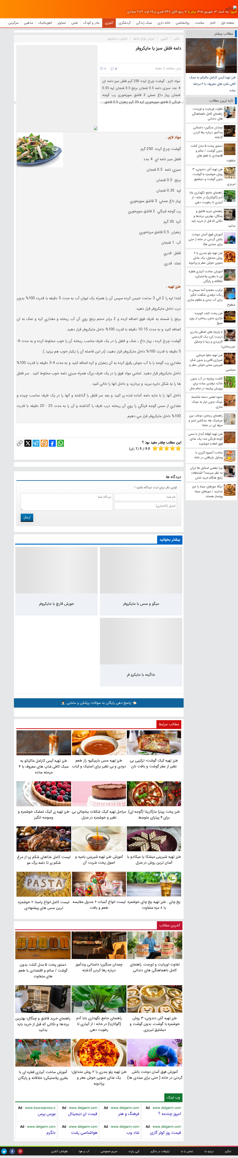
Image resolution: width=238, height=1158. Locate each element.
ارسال (26, 517)
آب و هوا (84, 1151)
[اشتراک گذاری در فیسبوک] (52, 443)
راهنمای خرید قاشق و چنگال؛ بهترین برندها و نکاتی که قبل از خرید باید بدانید (42, 1024)
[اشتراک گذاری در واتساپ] (60, 443)
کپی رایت (134, 1151)
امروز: (233, 11)
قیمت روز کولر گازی (165, 1132)
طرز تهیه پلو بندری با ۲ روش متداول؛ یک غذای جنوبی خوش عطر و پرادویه (99, 1077)
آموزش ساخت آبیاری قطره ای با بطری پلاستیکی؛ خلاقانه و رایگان (43, 1075)
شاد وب (132, 1132)
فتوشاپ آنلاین (59, 1151)
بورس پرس (47, 1114)
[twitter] (4, 1151)
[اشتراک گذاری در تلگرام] (36, 443)
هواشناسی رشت (84, 1132)
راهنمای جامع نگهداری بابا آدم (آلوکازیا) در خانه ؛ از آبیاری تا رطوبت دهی (99, 1024)
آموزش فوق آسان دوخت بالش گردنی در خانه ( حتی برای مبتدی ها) (154, 1075)
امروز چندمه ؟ (169, 1114)
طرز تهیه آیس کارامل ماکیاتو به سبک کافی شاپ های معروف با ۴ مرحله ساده (212, 84)
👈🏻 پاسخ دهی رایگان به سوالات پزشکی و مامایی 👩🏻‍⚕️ (99, 703)
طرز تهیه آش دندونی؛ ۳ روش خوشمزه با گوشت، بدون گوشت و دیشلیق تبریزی (155, 1024)
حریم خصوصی (109, 1151)
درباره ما (209, 1151)
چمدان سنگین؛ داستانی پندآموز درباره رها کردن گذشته (99, 967)
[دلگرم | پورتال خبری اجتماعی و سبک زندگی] (231, 8)
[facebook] (12, 1151)
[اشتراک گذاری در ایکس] (27, 443)
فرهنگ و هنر (128, 1114)
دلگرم (51, 1132)
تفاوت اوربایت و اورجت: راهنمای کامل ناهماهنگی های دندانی (154, 967)
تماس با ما (187, 1151)
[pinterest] (20, 1151)
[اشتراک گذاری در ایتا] (44, 443)
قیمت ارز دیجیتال (82, 1114)
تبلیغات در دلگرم (160, 1151)
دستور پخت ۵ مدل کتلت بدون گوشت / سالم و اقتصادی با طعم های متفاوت (43, 970)
